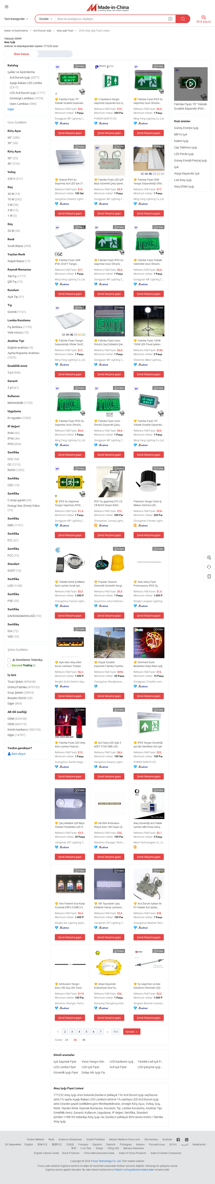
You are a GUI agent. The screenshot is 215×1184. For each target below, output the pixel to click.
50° (13, 158)
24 (66, 1039)
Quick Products (70, 1153)
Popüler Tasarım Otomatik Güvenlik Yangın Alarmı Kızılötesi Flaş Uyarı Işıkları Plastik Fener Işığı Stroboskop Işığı (109, 583)
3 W (13, 210)
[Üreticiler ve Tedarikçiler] (108, 7)
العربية (184, 1144)
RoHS (16, 470)
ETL (13, 540)
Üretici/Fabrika (24, 687)
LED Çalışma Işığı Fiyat (151, 1067)
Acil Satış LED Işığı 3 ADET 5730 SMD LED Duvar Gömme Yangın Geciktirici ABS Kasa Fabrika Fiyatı (107, 744)
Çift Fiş (15, 282)
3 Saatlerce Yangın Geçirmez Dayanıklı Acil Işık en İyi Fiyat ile (109, 101)
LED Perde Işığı (184, 154)
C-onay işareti (19, 500)
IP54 (14, 438)
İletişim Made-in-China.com (124, 1139)
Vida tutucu (18, 332)
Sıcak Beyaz (19, 246)
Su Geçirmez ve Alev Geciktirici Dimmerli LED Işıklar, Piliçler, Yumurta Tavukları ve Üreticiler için (148, 986)
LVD (15, 586)
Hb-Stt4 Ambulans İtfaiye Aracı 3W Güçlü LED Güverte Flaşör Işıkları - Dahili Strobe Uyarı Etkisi (109, 825)
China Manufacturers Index (99, 1153)
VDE (13, 636)
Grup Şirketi (21, 692)
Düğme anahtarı (20, 347)
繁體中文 (57, 1144)
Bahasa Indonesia (133, 1148)
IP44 (14, 433)
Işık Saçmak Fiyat (65, 1061)
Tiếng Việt (113, 1148)
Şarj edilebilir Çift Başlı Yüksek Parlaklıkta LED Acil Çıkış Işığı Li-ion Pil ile (70, 825)
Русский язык (157, 1144)
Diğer (11, 109)
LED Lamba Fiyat (65, 1067)
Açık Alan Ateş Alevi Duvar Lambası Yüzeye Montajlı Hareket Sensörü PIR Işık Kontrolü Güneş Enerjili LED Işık (69, 664)
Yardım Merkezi (35, 1139)
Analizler (167, 1139)
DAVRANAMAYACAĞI (24, 616)
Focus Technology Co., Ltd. (106, 1161)
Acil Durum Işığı (24, 77)
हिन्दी (73, 1148)
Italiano (140, 1144)
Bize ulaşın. (18, 754)
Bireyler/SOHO (20, 698)
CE (14, 464)
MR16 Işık (180, 134)
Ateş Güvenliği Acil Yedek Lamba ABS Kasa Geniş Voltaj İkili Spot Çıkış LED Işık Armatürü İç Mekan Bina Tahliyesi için (148, 825)
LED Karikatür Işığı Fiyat (123, 1061)
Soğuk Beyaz (19, 261)
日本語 (70, 1144)
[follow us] (186, 1139)
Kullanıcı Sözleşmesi (70, 1139)
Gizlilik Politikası (95, 1139)
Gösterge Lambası (26, 98)
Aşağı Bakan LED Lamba (26, 85)
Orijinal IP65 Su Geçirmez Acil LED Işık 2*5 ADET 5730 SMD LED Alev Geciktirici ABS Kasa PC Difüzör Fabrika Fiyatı (69, 181)
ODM (17, 719)
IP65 (14, 444)
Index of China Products (132, 1153)
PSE (13, 601)
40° (14, 163)
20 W (14, 231)
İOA (13, 631)
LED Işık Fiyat (90, 1067)
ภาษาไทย (85, 1148)
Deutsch (110, 1144)
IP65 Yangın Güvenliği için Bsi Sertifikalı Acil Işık (148, 744)
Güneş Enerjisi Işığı (186, 128)
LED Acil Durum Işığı (27, 93)
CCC (13, 459)
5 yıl (14, 372)
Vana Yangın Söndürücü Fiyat (95, 1061)
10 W (15, 199)
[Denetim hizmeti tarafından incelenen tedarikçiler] (26, 660)
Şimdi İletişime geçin (70, 133)
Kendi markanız (24, 729)
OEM (17, 724)
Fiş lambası (20, 327)
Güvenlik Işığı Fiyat (66, 1072)
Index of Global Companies (166, 1153)
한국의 (173, 1144)
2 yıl (13, 388)
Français (83, 1144)
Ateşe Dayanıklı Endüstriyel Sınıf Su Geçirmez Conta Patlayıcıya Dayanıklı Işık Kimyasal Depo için (108, 986)
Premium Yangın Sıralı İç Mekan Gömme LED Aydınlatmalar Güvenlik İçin (147, 503)
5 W (13, 205)
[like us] (179, 1139)
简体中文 (42, 1144)
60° (14, 137)
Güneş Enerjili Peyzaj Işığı (190, 160)
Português (126, 1144)
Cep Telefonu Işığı (185, 147)
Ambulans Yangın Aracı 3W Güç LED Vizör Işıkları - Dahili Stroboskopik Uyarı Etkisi (69, 986)
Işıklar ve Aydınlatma (21, 72)
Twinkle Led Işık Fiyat (151, 1061)
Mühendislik (20, 403)
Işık (176, 167)
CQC (14, 485)
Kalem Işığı (181, 141)
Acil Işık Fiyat (118, 1067)
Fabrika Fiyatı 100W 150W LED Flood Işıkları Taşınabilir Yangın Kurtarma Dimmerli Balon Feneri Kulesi (148, 342)
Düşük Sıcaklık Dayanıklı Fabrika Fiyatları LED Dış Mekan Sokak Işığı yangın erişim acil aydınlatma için (109, 664)
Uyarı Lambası (23, 104)
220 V (15, 179)
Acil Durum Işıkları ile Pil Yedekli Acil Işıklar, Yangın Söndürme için (147, 905)
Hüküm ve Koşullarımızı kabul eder (134, 1169)
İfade (51, 1139)
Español (97, 1144)
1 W (12, 216)
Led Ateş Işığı (183, 180)
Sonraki (130, 1031)
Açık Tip (16, 297)
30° (13, 143)
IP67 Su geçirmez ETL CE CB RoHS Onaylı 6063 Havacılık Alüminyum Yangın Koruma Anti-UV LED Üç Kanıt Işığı (108, 503)
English (29, 1144)
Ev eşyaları (19, 418)
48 (83, 1039)
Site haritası (151, 1139)
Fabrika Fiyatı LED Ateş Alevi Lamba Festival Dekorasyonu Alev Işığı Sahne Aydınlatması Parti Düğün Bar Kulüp (70, 744)
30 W (14, 194)
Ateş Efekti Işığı (184, 186)
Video (81, 66)
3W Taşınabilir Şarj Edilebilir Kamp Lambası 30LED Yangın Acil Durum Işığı (108, 905)
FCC (13, 555)
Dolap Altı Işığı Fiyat (95, 1072)
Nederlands (199, 1144)
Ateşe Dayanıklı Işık (186, 173)
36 (75, 1039)
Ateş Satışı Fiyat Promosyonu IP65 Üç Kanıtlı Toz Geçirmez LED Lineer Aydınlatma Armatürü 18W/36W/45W (148, 583)
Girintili (17, 312)
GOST (14, 570)
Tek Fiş (17, 276)
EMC (15, 525)
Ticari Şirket (22, 682)
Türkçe (99, 1148)
